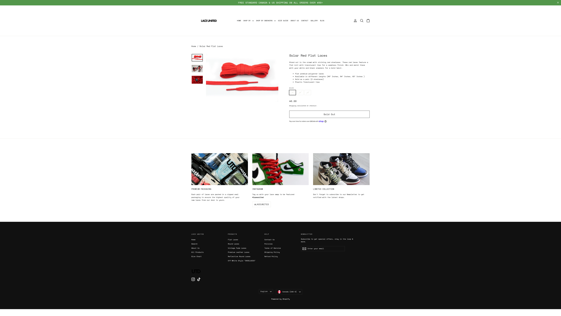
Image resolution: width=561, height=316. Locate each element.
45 (292, 92)
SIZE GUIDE (283, 20)
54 (300, 92)
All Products (197, 252)
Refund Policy (271, 256)
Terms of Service (272, 248)
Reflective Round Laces (239, 256)
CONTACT (304, 20)
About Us (195, 248)
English (264, 291)
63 (308, 92)
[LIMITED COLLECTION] (341, 169)
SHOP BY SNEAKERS (264, 20)
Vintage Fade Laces (237, 248)
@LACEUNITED (261, 204)
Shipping (292, 106)
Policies (268, 244)
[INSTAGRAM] (280, 169)
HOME (239, 20)
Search (194, 244)
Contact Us (269, 239)
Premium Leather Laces (238, 252)
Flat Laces (233, 239)
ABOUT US (295, 20)
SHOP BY (247, 20)
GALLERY (314, 20)
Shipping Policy (272, 252)
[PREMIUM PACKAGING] (219, 169)
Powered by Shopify (280, 299)
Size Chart (196, 256)
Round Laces (233, 244)
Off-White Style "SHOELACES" (242, 261)
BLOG (322, 20)
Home (193, 46)
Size (291, 88)
